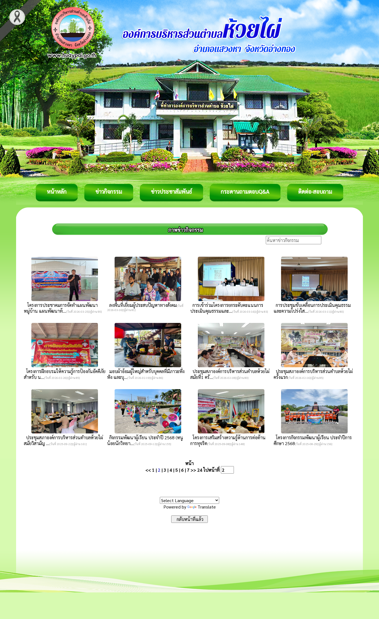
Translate (207, 507)
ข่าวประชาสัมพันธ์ (171, 191)
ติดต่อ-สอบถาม (315, 191)
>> (193, 470)
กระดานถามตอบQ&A (245, 191)
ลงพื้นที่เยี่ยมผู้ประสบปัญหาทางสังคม (142, 305)
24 (199, 470)
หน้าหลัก (57, 191)
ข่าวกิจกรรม (108, 191)
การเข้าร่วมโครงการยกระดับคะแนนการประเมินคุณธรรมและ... (226, 308)
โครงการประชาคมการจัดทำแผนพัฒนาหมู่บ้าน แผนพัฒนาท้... (61, 308)
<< (148, 470)
